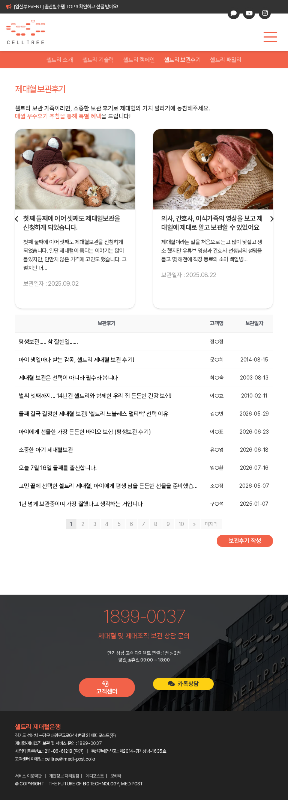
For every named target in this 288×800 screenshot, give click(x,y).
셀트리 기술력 (98, 59)
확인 (78, 751)
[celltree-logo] (30, 32)
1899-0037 (90, 743)
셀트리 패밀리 (226, 59)
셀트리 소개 (59, 59)
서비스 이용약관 (28, 776)
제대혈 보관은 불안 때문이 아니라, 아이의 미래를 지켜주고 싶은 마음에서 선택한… (211, 227)
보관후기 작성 (245, 540)
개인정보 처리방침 (64, 776)
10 (181, 524)
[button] (270, 37)
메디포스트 (95, 776)
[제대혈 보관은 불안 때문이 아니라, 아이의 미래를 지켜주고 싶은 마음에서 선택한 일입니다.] (213, 169)
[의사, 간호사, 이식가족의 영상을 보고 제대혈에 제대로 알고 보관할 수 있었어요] (75, 169)
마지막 (211, 524)
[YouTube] (249, 13)
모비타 (115, 776)
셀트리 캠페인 (139, 59)
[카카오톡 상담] (234, 13)
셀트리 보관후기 (182, 59)
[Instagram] (265, 13)
